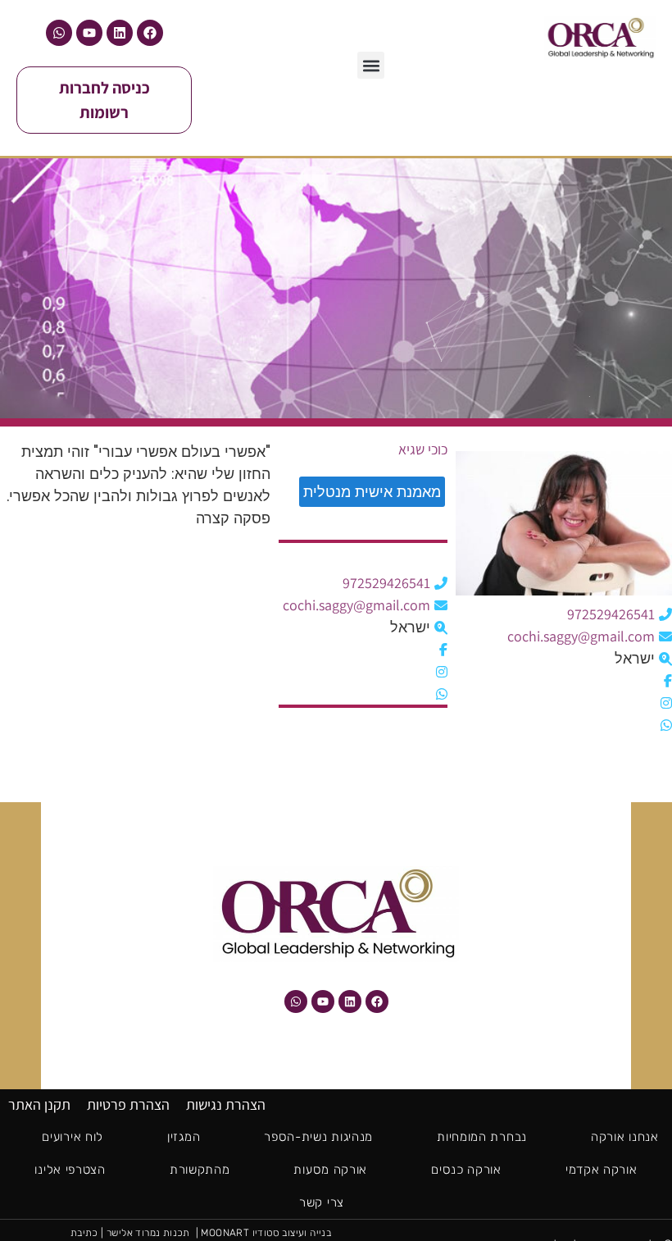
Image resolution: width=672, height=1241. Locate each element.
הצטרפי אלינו (69, 1169)
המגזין (183, 1136)
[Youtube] (89, 33)
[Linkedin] (120, 33)
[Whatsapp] (59, 33)
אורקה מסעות (330, 1169)
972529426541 (611, 614)
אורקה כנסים (466, 1169)
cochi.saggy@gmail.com (581, 636)
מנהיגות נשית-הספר (318, 1136)
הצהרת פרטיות (128, 1104)
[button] (370, 65)
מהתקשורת (200, 1169)
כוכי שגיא (422, 449)
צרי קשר (321, 1202)
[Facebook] (150, 33)
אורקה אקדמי (601, 1169)
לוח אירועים (72, 1136)
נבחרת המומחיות (482, 1136)
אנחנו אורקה (625, 1136)
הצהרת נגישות (226, 1104)
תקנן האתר (39, 1104)
